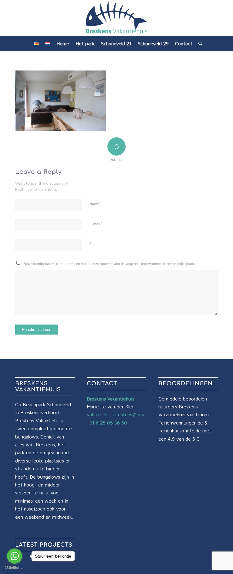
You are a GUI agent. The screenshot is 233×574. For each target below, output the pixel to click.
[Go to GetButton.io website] (14, 568)
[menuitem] (36, 43)
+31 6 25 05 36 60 (107, 422)
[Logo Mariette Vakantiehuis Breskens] (116, 18)
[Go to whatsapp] (14, 556)
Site (92, 244)
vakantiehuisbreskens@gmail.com (122, 414)
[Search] (198, 43)
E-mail (96, 223)
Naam (95, 203)
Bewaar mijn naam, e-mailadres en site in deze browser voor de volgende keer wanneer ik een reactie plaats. (110, 264)
